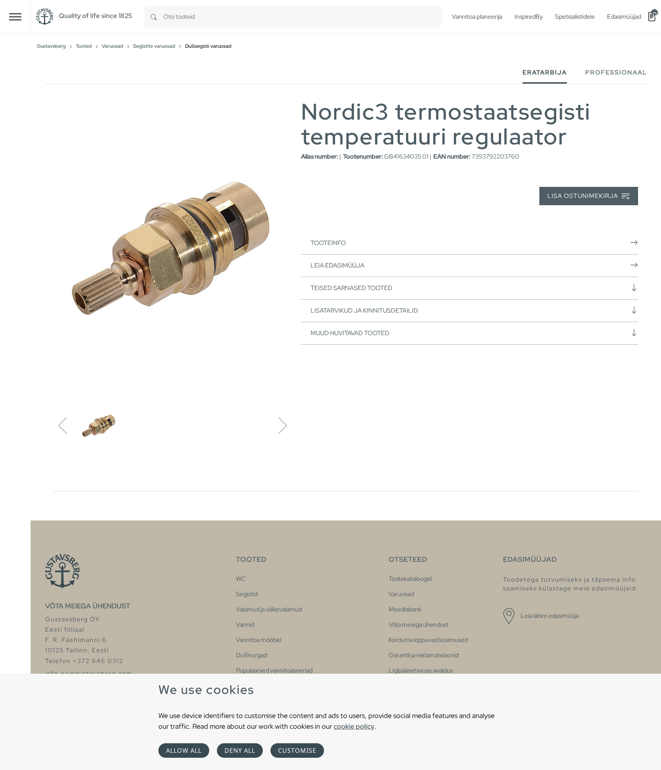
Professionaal (616, 72)
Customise (297, 750)
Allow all (184, 750)
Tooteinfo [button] (328, 243)
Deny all (240, 750)
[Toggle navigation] (15, 16)
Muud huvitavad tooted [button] (350, 333)
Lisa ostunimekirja (583, 196)
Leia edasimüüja (338, 265)
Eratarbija (545, 72)
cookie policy (354, 726)
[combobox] (302, 17)
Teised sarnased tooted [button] (351, 288)
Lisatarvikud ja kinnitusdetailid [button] (364, 310)
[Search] (153, 17)
